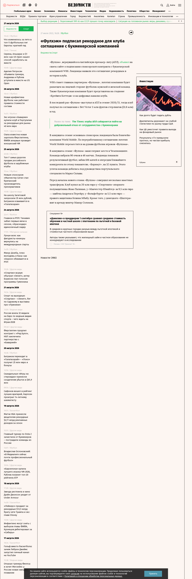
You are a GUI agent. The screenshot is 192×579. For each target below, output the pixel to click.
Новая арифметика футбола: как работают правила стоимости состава (16, 102)
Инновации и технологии (160, 16)
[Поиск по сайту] (161, 5)
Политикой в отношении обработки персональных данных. (93, 576)
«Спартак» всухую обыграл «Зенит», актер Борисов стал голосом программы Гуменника (17, 277)
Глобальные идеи (22, 11)
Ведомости (11, 16)
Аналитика (99, 16)
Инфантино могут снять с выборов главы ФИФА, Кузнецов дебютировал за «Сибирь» (18, 528)
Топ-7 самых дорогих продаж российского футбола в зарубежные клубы (16, 162)
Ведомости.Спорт (49, 53)
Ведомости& (85, 16)
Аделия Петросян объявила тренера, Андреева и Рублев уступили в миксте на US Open (17, 77)
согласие (75, 573)
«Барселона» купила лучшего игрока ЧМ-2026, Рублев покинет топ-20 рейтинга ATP (17, 473)
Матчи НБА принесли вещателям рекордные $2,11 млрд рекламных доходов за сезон (16, 418)
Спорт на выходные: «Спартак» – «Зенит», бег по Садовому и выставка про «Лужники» (17, 300)
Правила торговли (37, 16)
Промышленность (136, 16)
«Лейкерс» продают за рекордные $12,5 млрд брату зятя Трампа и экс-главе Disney (17, 510)
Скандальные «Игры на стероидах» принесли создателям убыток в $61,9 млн (18, 378)
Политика (131, 11)
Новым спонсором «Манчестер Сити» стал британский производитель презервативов (16, 180)
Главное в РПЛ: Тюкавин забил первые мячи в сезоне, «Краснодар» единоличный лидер (17, 222)
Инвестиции (76, 11)
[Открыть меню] (179, 5)
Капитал (111, 16)
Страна (121, 16)
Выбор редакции (49, 21)
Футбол (64, 33)
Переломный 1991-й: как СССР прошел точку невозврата (87, 21)
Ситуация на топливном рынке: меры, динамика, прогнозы (147, 21)
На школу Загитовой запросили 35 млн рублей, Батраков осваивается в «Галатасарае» (18, 200)
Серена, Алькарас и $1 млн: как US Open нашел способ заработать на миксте (17, 58)
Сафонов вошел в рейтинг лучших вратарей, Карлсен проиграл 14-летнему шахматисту (18, 395)
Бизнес (37, 11)
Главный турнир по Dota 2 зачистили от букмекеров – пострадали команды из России (18, 438)
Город (73, 16)
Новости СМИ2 (49, 257)
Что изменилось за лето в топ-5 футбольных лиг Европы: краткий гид (18, 42)
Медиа (103, 11)
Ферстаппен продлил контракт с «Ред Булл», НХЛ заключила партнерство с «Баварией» (16, 336)
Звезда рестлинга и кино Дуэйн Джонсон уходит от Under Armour (17, 494)
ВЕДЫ (22, 16)
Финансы (62, 11)
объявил (124, 62)
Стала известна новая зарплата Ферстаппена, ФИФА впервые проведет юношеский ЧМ (17, 139)
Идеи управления (58, 16)
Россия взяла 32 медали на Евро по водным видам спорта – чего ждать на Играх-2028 (17, 317)
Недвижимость (116, 11)
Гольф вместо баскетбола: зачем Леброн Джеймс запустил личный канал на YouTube (18, 551)
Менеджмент (158, 11)
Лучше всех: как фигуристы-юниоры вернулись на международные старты (16, 240)
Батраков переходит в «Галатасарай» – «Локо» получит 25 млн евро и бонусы (17, 361)
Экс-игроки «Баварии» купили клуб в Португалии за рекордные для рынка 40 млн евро (18, 121)
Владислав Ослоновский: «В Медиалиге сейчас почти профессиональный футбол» (18, 456)
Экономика (49, 11)
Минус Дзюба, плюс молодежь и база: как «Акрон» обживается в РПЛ (16, 257)
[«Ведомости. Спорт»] (80, 5)
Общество (144, 11)
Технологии (91, 11)
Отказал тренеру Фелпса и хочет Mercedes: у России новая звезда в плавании (17, 568)
